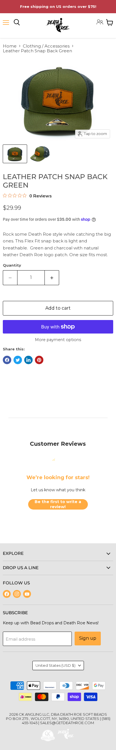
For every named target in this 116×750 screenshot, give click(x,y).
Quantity (12, 265)
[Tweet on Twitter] (18, 360)
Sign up (87, 638)
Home (10, 46)
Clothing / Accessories (46, 46)
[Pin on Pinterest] (39, 360)
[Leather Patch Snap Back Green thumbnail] (15, 154)
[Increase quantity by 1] (52, 277)
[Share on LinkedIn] (28, 360)
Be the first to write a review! (58, 504)
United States (55, 665)
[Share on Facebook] (7, 360)
